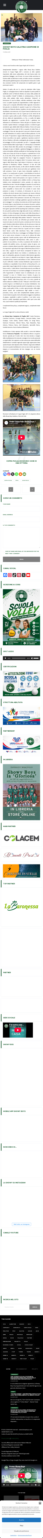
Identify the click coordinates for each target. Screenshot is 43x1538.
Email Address (8, 514)
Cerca (34, 1307)
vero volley (23, 1358)
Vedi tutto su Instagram (22, 1224)
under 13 (36, 1351)
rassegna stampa (8, 1344)
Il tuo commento (9, 525)
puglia (26, 1341)
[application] (21, 658)
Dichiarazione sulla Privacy (25, 1535)
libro (4, 1334)
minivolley (29, 1334)
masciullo (20, 1334)
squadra (5, 1351)
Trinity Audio (22, 59)
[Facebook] (5, 474)
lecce (37, 1331)
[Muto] (32, 658)
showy (20, 1348)
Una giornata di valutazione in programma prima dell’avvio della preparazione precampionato (23, 1378)
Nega (21, 1525)
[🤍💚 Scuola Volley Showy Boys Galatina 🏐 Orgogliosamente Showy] (15, 1195)
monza (5, 1337)
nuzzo (12, 1337)
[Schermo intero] (39, 1485)
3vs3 (4, 1324)
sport (38, 1348)
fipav (17, 480)
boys (29, 1324)
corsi (36, 1327)
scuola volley (29, 1344)
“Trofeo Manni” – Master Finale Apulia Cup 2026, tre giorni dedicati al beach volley (25, 1394)
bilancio (22, 1324)
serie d (12, 1348)
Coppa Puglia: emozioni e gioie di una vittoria (21, 462)
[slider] (36, 658)
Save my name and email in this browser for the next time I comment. (22, 552)
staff (13, 1351)
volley (32, 1358)
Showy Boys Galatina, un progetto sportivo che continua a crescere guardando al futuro (23, 1411)
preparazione (7, 1341)
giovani (30, 1331)
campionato (16, 1327)
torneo (21, 1351)
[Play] (5, 658)
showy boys (25, 480)
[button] (40, 1503)
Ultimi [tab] (8, 1369)
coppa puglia (8, 480)
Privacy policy (6, 1438)
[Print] (20, 474)
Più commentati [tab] (21, 1369)
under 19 (13, 1358)
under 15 (13, 1355)
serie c (5, 1348)
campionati (6, 1327)
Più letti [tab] (35, 1369)
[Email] (24, 474)
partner (29, 1337)
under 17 (30, 1355)
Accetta (21, 1520)
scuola (19, 1344)
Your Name (6, 504)
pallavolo (20, 1337)
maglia (11, 1334)
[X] (12, 474)
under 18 (5, 1358)
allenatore (12, 1324)
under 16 (22, 1355)
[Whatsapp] (16, 474)
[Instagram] (8, 474)
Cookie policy (15, 1438)
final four (6, 1331)
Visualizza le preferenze (21, 1531)
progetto (17, 1341)
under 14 (5, 1355)
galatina (21, 1331)
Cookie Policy (13, 1535)
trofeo (29, 1351)
